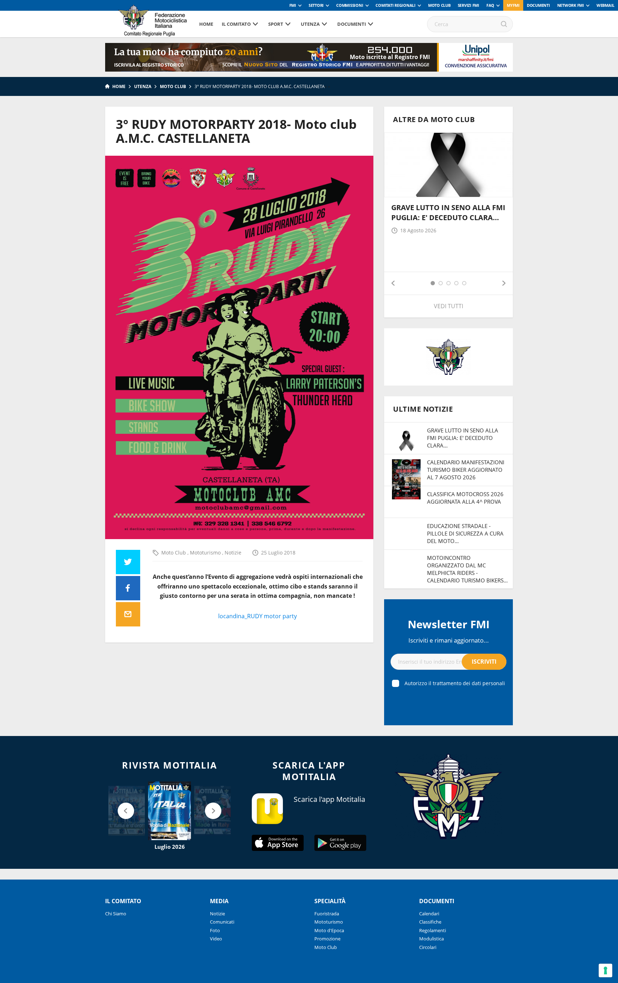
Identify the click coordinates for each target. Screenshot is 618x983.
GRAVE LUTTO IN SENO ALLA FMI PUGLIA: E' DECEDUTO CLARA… (448, 212)
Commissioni (349, 5)
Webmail (605, 5)
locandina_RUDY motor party (257, 616)
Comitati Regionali (396, 5)
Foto (215, 930)
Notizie (233, 552)
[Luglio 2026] (169, 810)
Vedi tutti (448, 306)
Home (206, 24)
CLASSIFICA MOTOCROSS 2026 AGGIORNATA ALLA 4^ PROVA (465, 497)
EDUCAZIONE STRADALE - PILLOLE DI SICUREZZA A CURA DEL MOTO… (465, 533)
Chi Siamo (115, 913)
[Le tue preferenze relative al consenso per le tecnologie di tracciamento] (605, 970)
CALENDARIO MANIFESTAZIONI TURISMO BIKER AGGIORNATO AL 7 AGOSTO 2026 (465, 470)
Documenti (538, 5)
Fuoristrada (326, 913)
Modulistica (431, 938)
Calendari (429, 913)
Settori (316, 5)
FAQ (490, 5)
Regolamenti (432, 930)
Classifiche (430, 922)
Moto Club (439, 5)
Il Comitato (236, 24)
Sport (275, 24)
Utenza (310, 24)
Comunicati (222, 922)
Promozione (327, 938)
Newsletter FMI (449, 624)
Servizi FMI (468, 5)
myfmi (513, 5)
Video (216, 938)
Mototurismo (206, 552)
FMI (292, 5)
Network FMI (570, 5)
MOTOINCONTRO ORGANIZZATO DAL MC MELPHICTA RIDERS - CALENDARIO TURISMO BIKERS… (467, 569)
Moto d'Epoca (329, 930)
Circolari (427, 947)
